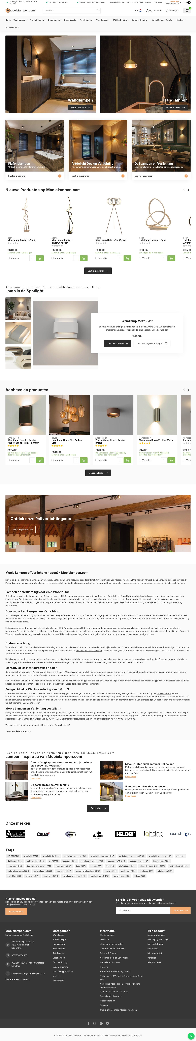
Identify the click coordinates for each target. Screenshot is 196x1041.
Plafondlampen (37, 20)
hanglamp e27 (116, 861)
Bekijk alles (96, 808)
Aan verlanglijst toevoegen (150, 343)
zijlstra (139, 876)
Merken (180, 20)
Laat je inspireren (96, 271)
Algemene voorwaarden (111, 944)
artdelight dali (51, 856)
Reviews (104, 967)
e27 (53, 861)
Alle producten (154, 962)
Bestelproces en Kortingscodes (115, 971)
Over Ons (157, 2)
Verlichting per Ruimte (162, 20)
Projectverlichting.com (110, 996)
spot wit (110, 871)
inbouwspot (15, 866)
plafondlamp (127, 866)
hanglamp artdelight (92, 861)
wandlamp (51, 876)
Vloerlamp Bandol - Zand (21, 240)
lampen (96, 866)
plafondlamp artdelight (152, 866)
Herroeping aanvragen (158, 939)
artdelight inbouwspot (102, 856)
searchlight (64, 871)
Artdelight (112, 596)
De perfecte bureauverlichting (50, 784)
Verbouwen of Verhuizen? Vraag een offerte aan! (121, 977)
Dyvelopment (136, 1035)
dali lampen (15, 861)
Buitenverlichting (139, 20)
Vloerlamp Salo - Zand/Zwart (111, 240)
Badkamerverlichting (134, 602)
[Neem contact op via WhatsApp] (191, 1036)
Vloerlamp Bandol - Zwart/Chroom (62, 241)
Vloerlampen (102, 20)
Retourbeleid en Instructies (113, 948)
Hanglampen (54, 20)
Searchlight (126, 596)
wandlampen (121, 876)
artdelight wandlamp (160, 856)
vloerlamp (32, 876)
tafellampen (165, 871)
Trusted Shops (164, 693)
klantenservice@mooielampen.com (79, 719)
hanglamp (69, 861)
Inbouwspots (70, 20)
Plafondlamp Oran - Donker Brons (110, 441)
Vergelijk (15, 258)
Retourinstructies (135, 2)
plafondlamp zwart (18, 871)
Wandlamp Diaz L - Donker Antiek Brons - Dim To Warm (23, 441)
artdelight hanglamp (75, 856)
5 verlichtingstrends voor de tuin (146, 786)
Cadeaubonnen (107, 1000)
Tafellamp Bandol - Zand (152, 240)
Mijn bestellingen (155, 944)
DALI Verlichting (120, 20)
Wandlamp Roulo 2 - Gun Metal (156, 440)
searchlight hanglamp (88, 871)
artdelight (31, 856)
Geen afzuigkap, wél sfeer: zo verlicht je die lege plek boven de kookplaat (61, 764)
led (110, 866)
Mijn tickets (153, 948)
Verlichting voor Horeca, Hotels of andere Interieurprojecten (120, 985)
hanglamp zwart (139, 861)
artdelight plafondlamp (131, 856)
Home (8, 20)
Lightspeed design (119, 1035)
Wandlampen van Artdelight (89, 650)
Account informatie (156, 935)
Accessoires (11, 27)
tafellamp (146, 871)
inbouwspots (63, 866)
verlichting (14, 876)
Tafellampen (86, 20)
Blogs (148, 2)
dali (180, 856)
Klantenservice (117, 2)
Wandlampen (19, 20)
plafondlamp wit (179, 866)
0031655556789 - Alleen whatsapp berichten (28, 964)
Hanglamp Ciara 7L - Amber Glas (67, 441)
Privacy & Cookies (109, 953)
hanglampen (161, 861)
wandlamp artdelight (74, 876)
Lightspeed (104, 1035)
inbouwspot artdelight (39, 866)
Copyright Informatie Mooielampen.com (118, 1010)
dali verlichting (35, 861)
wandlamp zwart (99, 876)
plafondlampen (43, 871)
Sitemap (104, 1005)
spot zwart (128, 871)
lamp (81, 866)
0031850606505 (19, 955)
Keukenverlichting (34, 596)
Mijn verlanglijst (155, 953)
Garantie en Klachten (110, 962)
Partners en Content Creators (114, 991)
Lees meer (36, 778)
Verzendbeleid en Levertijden (114, 958)
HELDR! (13, 856)
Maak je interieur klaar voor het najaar (149, 764)
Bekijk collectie (96, 473)
